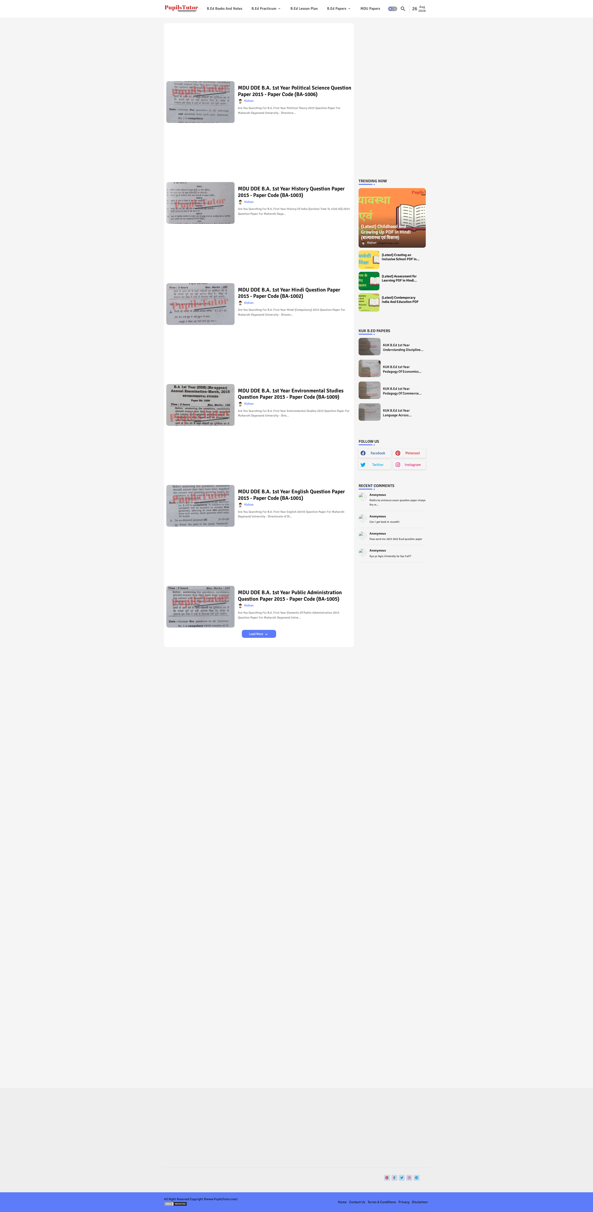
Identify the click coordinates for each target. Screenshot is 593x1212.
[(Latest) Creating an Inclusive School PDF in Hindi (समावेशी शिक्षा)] (369, 259)
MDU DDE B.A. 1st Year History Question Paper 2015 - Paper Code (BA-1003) (291, 192)
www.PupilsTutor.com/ (222, 1199)
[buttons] (387, 1178)
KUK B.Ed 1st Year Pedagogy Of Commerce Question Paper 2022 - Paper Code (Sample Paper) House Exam (401, 391)
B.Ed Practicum (264, 8)
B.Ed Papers (336, 8)
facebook (378, 453)
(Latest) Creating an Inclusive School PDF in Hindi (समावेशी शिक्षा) (399, 257)
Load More (256, 634)
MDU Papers (370, 8)
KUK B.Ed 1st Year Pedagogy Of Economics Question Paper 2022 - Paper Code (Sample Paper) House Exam (401, 369)
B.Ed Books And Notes (224, 8)
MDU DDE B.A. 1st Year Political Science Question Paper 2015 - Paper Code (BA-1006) (294, 91)
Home (342, 1202)
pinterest (412, 453)
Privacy (404, 1202)
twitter (378, 464)
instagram (413, 464)
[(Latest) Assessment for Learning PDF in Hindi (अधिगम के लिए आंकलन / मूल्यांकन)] (369, 281)
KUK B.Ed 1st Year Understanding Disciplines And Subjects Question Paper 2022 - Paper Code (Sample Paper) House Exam (402, 347)
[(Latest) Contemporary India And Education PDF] (369, 302)
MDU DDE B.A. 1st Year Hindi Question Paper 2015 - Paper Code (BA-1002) (289, 293)
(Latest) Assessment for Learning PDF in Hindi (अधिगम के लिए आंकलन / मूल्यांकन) (399, 278)
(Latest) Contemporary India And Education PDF (400, 299)
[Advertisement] (259, 53)
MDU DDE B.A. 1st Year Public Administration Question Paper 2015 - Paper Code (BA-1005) (290, 595)
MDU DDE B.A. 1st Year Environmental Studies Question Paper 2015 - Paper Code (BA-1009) (291, 394)
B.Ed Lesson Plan (304, 8)
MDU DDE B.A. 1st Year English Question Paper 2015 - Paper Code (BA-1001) (291, 494)
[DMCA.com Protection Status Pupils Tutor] (175, 1205)
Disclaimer (420, 1202)
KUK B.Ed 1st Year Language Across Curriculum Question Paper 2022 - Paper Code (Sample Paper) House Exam (403, 412)
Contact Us (357, 1202)
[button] (392, 8)
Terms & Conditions (382, 1202)
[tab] (224, 8)
